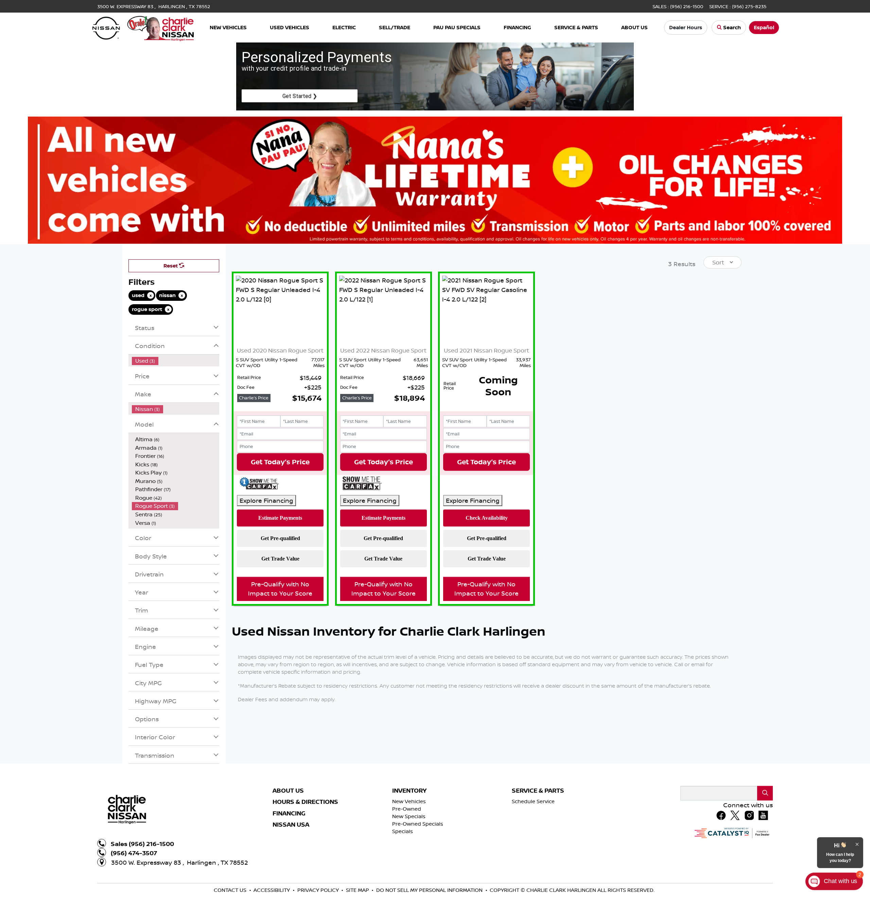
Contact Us (231, 890)
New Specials (408, 816)
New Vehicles (409, 801)
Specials (402, 831)
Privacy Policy (318, 890)
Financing (289, 813)
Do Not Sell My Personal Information (430, 890)
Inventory (409, 790)
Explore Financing (266, 500)
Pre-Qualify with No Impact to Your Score (280, 589)
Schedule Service (533, 801)
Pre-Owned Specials (417, 823)
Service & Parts (538, 790)
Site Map (358, 890)
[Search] (765, 793)
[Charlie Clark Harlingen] (143, 26)
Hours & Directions (305, 801)
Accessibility (272, 890)
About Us (288, 790)
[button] (228, 27)
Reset (171, 265)
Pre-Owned (406, 808)
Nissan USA (291, 824)
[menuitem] (176, 361)
